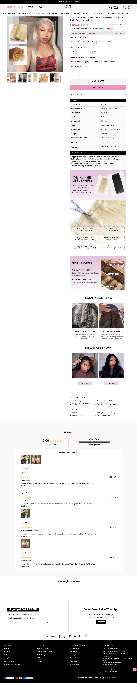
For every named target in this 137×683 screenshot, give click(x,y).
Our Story (6, 648)
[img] (117, 24)
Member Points (74, 658)
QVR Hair (76, 678)
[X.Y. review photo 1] (25, 543)
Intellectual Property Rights (12, 664)
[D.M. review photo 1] (25, 513)
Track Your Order (75, 648)
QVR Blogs (7, 652)
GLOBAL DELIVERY (79, 397)
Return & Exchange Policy (44, 652)
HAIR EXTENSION (16, 7)
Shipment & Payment (43, 648)
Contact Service (74, 664)
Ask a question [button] (94, 445)
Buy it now (98, 88)
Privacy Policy (8, 658)
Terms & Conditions (9, 661)
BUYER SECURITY (78, 409)
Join (49, 623)
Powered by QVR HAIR (94, 678)
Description (77, 95)
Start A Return (74, 661)
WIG (30, 7)
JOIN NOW (101, 622)
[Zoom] (10, 68)
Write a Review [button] (94, 439)
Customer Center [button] (77, 645)
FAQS (38, 658)
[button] (24, 14)
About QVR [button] (8, 645)
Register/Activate (75, 655)
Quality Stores (111, 678)
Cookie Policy (41, 655)
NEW (39, 7)
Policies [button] (40, 645)
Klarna (39, 661)
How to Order (74, 652)
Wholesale (7, 655)
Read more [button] (25, 486)
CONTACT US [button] (108, 645)
